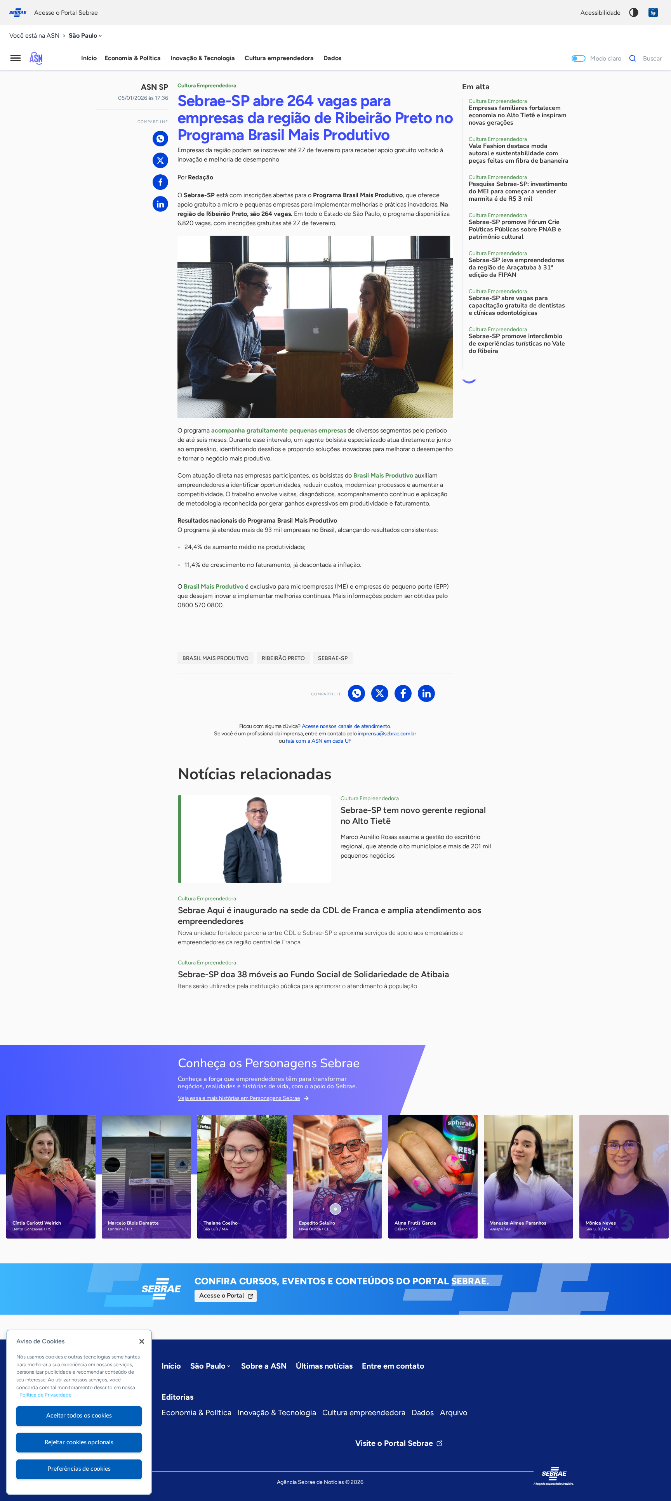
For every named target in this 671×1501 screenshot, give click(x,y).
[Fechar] (141, 1341)
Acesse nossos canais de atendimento (346, 726)
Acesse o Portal (221, 1295)
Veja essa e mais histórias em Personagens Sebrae (239, 1098)
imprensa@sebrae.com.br (387, 733)
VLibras (653, 12)
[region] (79, 1412)
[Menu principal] (15, 58)
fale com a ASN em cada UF (318, 741)
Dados (423, 1412)
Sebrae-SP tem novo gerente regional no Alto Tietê (413, 815)
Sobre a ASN (264, 1366)
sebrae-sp (333, 658)
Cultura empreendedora (363, 1412)
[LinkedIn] (160, 204)
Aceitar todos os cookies (78, 1415)
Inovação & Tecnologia (277, 1412)
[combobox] (86, 36)
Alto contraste (633, 12)
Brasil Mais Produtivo (216, 658)
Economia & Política (196, 1412)
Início (89, 58)
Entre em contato (393, 1366)
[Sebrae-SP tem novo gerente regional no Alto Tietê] (254, 839)
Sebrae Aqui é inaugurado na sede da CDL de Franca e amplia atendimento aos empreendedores (329, 915)
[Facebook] (160, 182)
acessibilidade (601, 12)
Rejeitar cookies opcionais (79, 1442)
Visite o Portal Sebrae (394, 1443)
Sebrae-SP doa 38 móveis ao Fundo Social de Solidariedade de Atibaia (313, 974)
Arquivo (454, 1412)
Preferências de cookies (78, 1469)
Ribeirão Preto (283, 658)
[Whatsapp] (160, 138)
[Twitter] (160, 160)
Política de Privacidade (45, 1395)
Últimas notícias (324, 1366)
